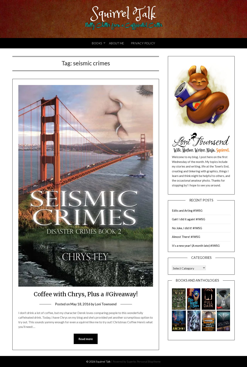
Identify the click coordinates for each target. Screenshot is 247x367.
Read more (86, 339)
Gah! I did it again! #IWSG (188, 219)
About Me (116, 43)
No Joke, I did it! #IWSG (187, 228)
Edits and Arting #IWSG (187, 210)
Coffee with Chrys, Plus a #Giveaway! (86, 294)
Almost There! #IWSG (186, 236)
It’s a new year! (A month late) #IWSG (196, 245)
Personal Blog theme (149, 361)
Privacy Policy (143, 43)
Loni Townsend (106, 304)
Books (97, 43)
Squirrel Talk (123, 14)
